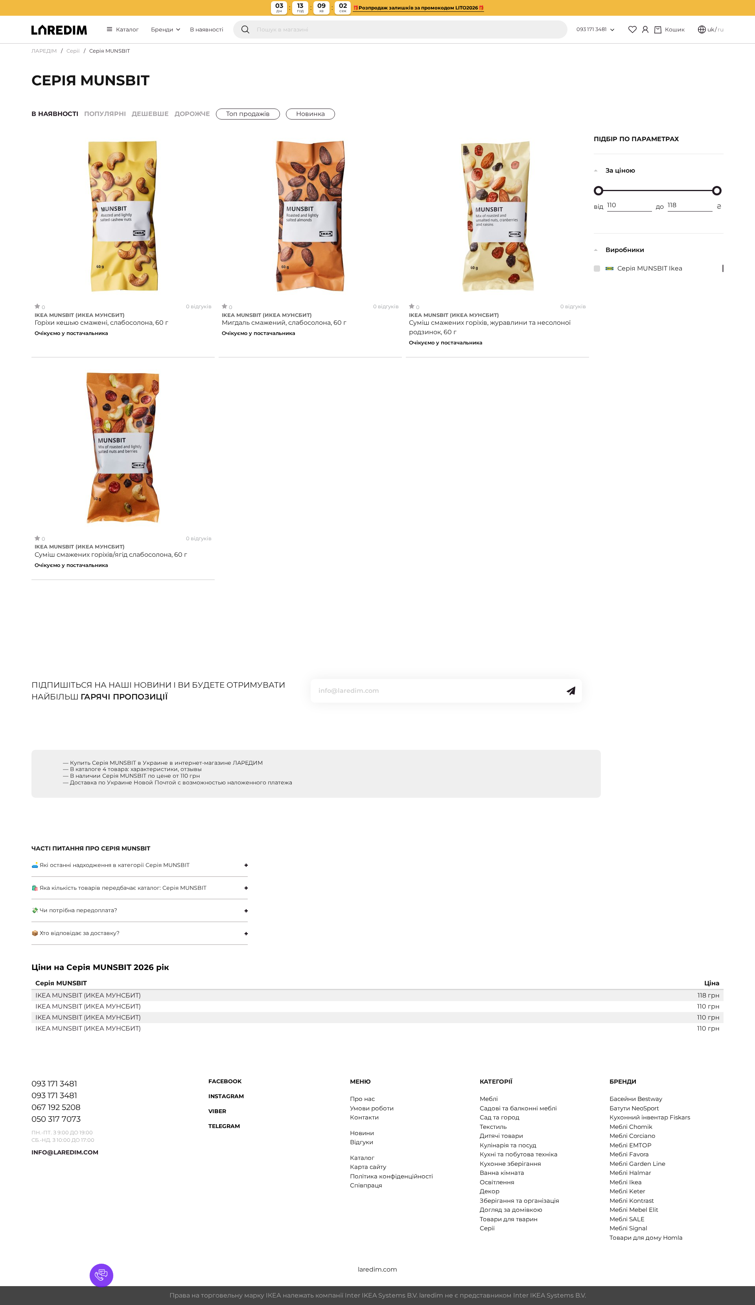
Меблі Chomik (631, 1126)
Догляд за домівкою (511, 1209)
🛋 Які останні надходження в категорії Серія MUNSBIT (110, 865)
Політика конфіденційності (391, 1176)
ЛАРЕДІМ (44, 51)
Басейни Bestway (636, 1099)
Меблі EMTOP (631, 1145)
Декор (489, 1191)
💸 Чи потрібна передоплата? (74, 910)
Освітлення (497, 1182)
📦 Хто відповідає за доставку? (75, 933)
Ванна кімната (502, 1172)
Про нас (362, 1099)
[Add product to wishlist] (206, 143)
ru (721, 29)
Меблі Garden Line (637, 1163)
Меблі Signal (628, 1228)
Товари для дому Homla (646, 1237)
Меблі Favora (629, 1154)
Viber (217, 1111)
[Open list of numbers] (612, 29)
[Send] (571, 691)
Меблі (489, 1099)
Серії (73, 51)
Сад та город (499, 1117)
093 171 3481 (591, 29)
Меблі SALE (627, 1219)
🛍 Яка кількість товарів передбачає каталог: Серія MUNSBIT (118, 887)
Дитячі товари (501, 1135)
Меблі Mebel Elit (634, 1209)
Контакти (364, 1117)
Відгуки (361, 1142)
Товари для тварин (509, 1219)
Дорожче (192, 114)
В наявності (206, 29)
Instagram (226, 1096)
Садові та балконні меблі (518, 1108)
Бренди (163, 29)
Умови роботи (372, 1108)
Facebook (224, 1081)
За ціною (620, 170)
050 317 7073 (56, 1119)
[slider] (598, 190)
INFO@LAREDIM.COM (64, 1152)
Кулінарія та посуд (508, 1145)
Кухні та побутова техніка (519, 1154)
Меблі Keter (627, 1191)
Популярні (105, 114)
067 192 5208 (56, 1107)
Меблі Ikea (626, 1182)
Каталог (127, 29)
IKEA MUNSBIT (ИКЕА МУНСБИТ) (80, 315)
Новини (362, 1133)
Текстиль (493, 1126)
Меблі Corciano (632, 1135)
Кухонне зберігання (510, 1163)
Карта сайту (368, 1167)
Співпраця (366, 1185)
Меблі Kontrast (632, 1200)
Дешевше (150, 114)
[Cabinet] (645, 29)
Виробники (625, 250)
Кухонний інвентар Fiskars (650, 1117)
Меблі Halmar (630, 1172)
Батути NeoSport (634, 1108)
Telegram (224, 1126)
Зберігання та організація (519, 1200)
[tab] (139, 865)
